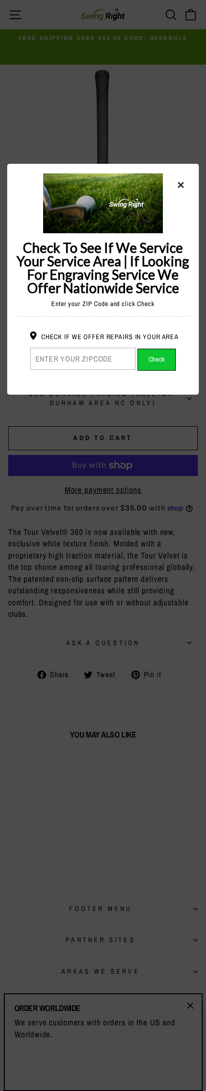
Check (157, 359)
